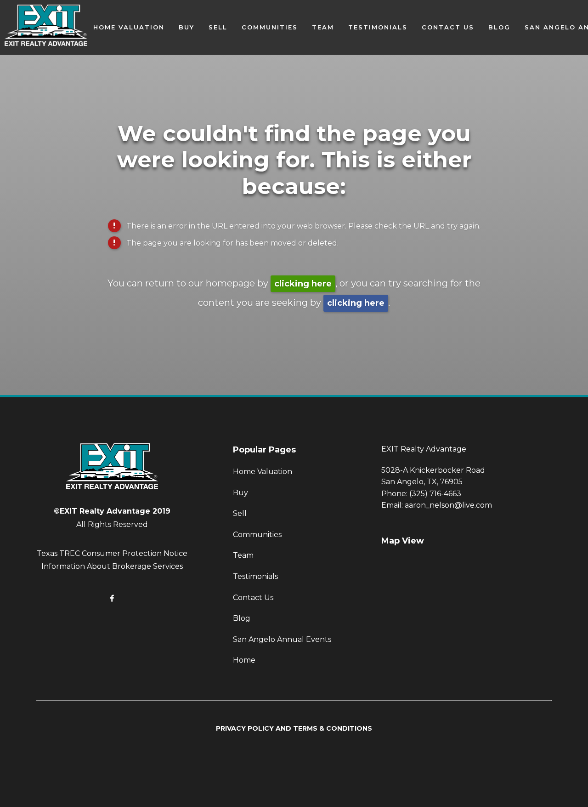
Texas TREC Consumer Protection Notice (112, 553)
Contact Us (448, 27)
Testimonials (377, 27)
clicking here (303, 284)
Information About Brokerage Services (112, 566)
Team (323, 27)
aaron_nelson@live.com (448, 505)
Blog (499, 27)
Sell (218, 27)
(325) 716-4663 (435, 493)
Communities (270, 27)
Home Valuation (128, 27)
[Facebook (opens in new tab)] (112, 598)
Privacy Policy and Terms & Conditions (294, 728)
